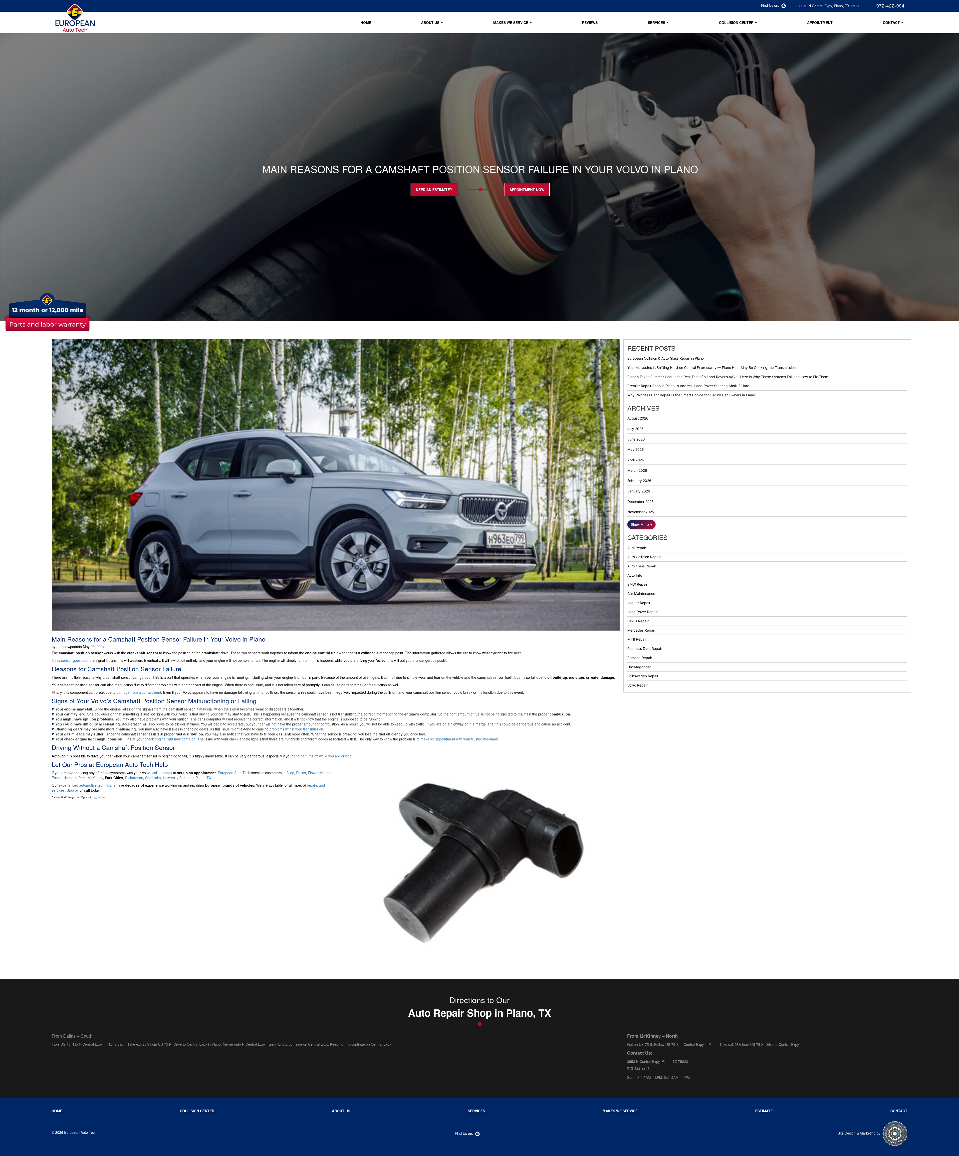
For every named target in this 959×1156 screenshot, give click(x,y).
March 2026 (637, 470)
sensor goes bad (74, 660)
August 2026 (637, 418)
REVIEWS (590, 22)
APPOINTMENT (820, 22)
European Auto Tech (234, 772)
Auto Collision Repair (644, 557)
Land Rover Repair (642, 612)
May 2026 (635, 449)
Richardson (134, 777)
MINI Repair (637, 639)
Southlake (153, 777)
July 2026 (635, 429)
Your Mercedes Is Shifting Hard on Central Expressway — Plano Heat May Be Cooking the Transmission (711, 367)
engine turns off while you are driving (323, 755)
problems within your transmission (296, 728)
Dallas (301, 772)
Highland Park (74, 777)
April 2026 (635, 460)
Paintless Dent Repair (644, 648)
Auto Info (634, 575)
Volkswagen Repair (642, 676)
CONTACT (891, 22)
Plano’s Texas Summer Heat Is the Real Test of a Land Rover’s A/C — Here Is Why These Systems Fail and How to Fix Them (727, 377)
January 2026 (638, 491)
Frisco (56, 777)
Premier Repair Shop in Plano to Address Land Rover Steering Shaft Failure (688, 386)
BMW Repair (637, 584)
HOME (366, 22)
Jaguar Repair (638, 603)
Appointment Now (526, 189)
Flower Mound (319, 772)
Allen (290, 772)
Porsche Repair (639, 658)
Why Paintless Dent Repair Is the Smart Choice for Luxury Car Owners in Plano (691, 395)
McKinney (95, 777)
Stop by (73, 790)
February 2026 (639, 480)
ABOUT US (430, 22)
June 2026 (636, 439)
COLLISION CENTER (736, 22)
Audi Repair (636, 548)
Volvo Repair (637, 685)
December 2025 (640, 501)
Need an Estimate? (434, 189)
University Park (175, 777)
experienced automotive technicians (87, 785)
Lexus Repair (638, 621)
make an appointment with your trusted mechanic (459, 738)
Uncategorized (639, 667)
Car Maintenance (641, 593)
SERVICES (656, 22)
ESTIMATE (764, 1110)
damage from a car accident (139, 692)
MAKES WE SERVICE (510, 22)
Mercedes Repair (641, 630)
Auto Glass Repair (641, 566)
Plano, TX (203, 777)
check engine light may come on (170, 738)
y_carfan (99, 797)
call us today (162, 772)
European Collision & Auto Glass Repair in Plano (665, 358)
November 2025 (640, 512)
